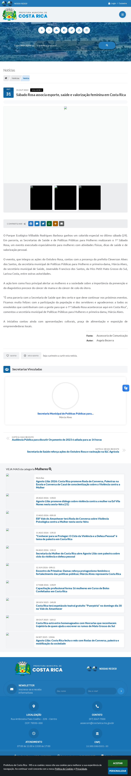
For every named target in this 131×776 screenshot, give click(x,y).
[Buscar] (106, 45)
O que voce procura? (24, 45)
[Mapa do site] (79, 30)
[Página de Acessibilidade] (86, 30)
